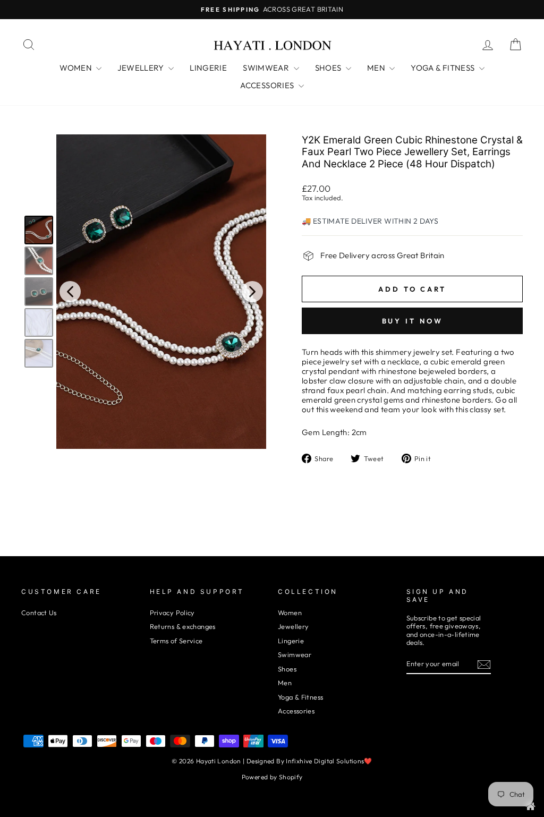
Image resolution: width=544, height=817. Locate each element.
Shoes (287, 669)
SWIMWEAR (267, 68)
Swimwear (294, 654)
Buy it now (412, 321)
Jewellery (293, 626)
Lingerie (291, 640)
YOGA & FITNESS (444, 68)
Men (285, 682)
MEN (377, 68)
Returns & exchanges (183, 626)
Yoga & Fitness (300, 697)
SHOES (329, 68)
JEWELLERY (141, 68)
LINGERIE (208, 68)
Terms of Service (176, 640)
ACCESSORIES (268, 85)
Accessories (296, 711)
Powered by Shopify (272, 777)
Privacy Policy (172, 612)
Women (290, 612)
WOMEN (77, 68)
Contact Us (39, 612)
